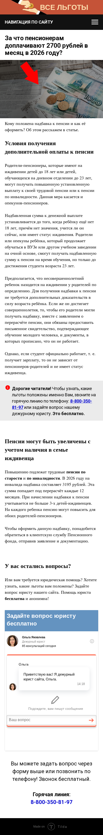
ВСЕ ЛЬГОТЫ (64, 7)
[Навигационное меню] (95, 22)
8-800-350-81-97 (52, 802)
